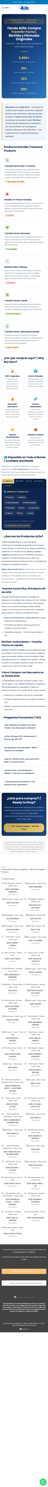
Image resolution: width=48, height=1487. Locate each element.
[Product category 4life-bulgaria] (12, 930)
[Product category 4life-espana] (35, 1004)
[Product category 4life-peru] (35, 1149)
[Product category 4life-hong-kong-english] (12, 1054)
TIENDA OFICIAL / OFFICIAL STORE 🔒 (24, 2)
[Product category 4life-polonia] (12, 1167)
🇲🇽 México (21, 497)
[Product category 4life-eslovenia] (12, 1006)
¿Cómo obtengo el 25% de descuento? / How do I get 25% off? (20, 737)
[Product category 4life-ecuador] (35, 972)
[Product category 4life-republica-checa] (12, 1200)
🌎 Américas (8, 481)
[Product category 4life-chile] (35, 930)
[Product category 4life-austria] (12, 903)
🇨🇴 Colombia (10, 508)
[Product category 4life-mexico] (12, 1133)
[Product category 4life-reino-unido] (35, 1183)
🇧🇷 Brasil (30, 513)
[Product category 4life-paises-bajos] (12, 1152)
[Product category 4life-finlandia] (35, 1022)
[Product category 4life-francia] (12, 1038)
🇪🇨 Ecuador (9, 497)
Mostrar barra (9, 879)
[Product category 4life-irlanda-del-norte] (12, 1087)
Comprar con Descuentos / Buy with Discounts (25, 1283)
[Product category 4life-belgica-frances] (35, 905)
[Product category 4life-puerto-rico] (12, 1182)
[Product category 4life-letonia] (12, 1104)
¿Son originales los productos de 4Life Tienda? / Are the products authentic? (20, 726)
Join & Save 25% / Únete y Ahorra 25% (25, 1271)
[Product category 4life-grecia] (35, 1038)
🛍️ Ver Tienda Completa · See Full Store (24, 827)
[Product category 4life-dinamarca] (12, 974)
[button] (43, 1482)
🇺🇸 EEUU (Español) (12, 502)
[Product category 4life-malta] (35, 1118)
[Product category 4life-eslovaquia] (35, 990)
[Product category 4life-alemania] (12, 889)
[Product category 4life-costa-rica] (12, 958)
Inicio (4, 867)
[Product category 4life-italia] (35, 1083)
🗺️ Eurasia (38, 481)
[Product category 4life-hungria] (35, 1054)
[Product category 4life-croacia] (35, 959)
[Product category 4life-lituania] (35, 1104)
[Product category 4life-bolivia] (35, 919)
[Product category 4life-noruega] (35, 1136)
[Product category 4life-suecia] (12, 1218)
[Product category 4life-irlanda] (35, 1070)
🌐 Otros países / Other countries (17, 526)
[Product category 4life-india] (12, 1067)
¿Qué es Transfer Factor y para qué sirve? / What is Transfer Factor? (22, 760)
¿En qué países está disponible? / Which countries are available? (20, 749)
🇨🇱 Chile (20, 513)
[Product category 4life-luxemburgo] (12, 1120)
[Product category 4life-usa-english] (12, 1232)
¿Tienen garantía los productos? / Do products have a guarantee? (19, 783)
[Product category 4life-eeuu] (12, 989)
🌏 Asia (29, 481)
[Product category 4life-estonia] (12, 1020)
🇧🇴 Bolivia (9, 513)
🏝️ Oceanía (7, 486)
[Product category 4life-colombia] (35, 940)
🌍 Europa (19, 481)
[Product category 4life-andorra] (35, 887)
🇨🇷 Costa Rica (34, 508)
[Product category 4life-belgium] (12, 919)
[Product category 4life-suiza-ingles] (35, 1217)
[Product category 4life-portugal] (35, 1165)
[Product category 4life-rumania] (35, 1199)
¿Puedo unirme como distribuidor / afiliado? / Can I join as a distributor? (19, 771)
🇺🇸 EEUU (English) (29, 502)
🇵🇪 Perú (21, 508)
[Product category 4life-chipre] (12, 943)
